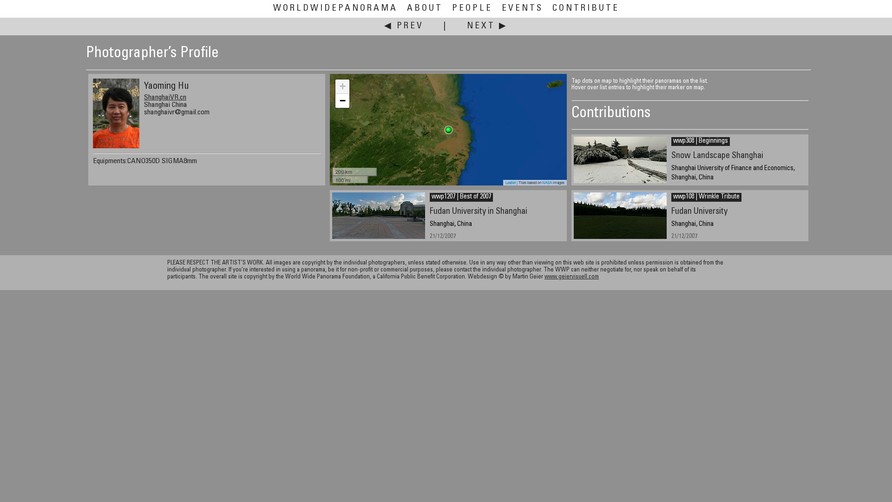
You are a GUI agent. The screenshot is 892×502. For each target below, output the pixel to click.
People (472, 8)
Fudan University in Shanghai (478, 211)
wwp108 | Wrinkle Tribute (706, 197)
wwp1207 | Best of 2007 (461, 197)
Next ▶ (487, 26)
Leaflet (510, 182)
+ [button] (343, 86)
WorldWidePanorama (335, 8)
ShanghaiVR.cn (165, 97)
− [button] (343, 100)
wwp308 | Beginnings (700, 141)
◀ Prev (404, 26)
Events (522, 8)
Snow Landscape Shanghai (717, 156)
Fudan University (699, 211)
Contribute (585, 8)
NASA (547, 182)
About (425, 8)
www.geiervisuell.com (571, 277)
